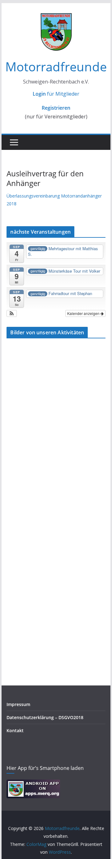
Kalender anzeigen (83, 313)
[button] (11, 313)
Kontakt (15, 730)
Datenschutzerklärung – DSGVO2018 (45, 717)
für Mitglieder (56, 93)
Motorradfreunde (56, 66)
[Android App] (33, 783)
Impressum (18, 704)
